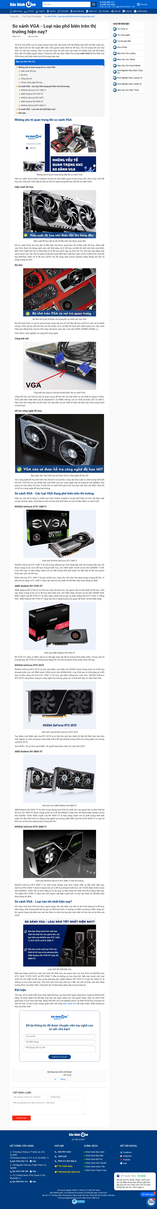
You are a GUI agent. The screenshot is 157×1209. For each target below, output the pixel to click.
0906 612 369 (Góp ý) (67, 1161)
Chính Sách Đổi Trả (93, 1159)
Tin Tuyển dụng (65, 1166)
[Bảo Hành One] (23, 4)
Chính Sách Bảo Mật (94, 1155)
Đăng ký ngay (59, 1057)
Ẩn (33, 61)
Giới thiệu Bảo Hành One (69, 1172)
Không (62, 1079)
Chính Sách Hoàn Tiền (95, 1166)
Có (55, 1079)
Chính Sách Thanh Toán (95, 1170)
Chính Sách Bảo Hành (95, 1152)
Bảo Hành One (69, 1003)
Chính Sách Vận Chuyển (95, 1163)
